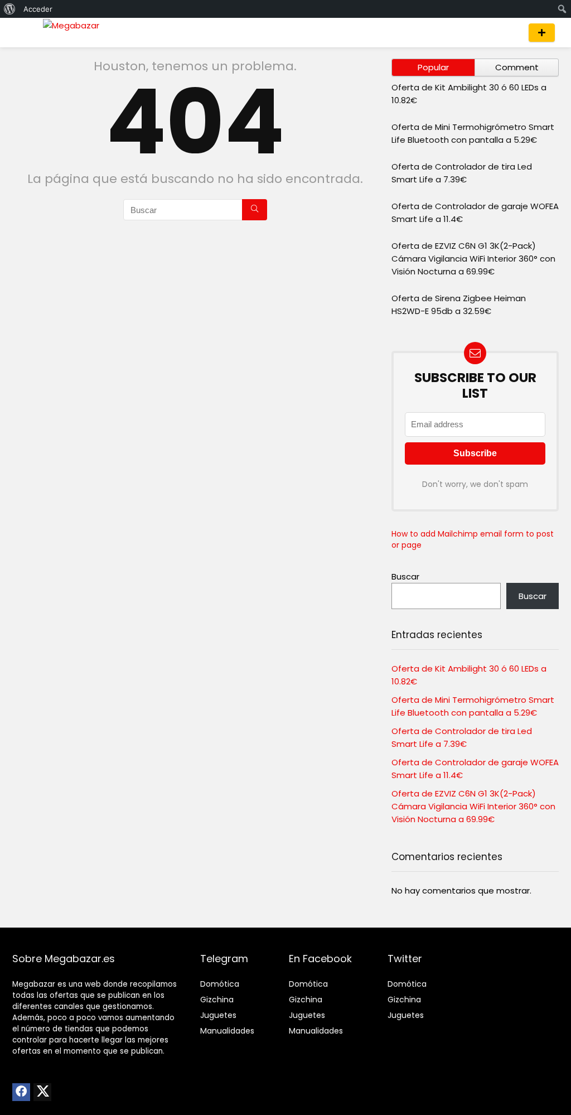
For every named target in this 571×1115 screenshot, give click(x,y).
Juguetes (218, 1015)
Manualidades (227, 1030)
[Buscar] (254, 209)
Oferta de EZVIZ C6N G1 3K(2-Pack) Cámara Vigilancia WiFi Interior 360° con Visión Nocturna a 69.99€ (473, 258)
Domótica (219, 983)
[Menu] (25, 32)
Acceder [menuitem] (37, 8)
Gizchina (217, 999)
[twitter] (42, 1092)
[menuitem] (10, 9)
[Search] (509, 32)
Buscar (405, 576)
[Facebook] (21, 1092)
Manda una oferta (542, 32)
